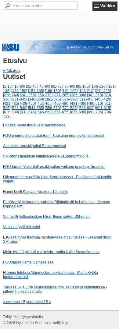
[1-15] (8, 86)
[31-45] (32, 86)
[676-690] (78, 112)
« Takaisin (11, 71)
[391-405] (86, 99)
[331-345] (19, 99)
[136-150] (19, 91)
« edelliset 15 (14, 302)
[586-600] (86, 108)
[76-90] (69, 86)
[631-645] (28, 112)
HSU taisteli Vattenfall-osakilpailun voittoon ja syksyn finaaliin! (54, 166)
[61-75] (57, 86)
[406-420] (103, 99)
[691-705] (95, 112)
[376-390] (70, 99)
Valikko (107, 5)
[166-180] (53, 91)
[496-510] (95, 103)
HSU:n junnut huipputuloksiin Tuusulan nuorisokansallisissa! (53, 135)
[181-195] (70, 91)
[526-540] (19, 108)
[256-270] (44, 95)
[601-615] (103, 108)
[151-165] (36, 91)
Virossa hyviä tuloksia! (21, 227)
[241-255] (28, 95)
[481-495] (78, 103)
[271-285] (61, 95)
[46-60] (44, 86)
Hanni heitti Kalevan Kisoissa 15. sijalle (35, 191)
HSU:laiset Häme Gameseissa (28, 262)
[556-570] (53, 108)
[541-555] (36, 108)
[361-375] (53, 99)
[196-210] (86, 91)
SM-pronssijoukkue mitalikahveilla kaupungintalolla (45, 156)
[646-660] (44, 112)
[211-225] (103, 91)
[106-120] (98, 86)
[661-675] (61, 112)
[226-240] (11, 95)
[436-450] (28, 103)
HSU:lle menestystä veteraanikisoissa (34, 125)
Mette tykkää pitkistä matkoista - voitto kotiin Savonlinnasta (51, 252)
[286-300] (78, 95)
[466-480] (61, 103)
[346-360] (36, 99)
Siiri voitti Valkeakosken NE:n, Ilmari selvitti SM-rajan (46, 216)
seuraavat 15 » (38, 302)
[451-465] (44, 103)
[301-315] (95, 95)
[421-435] (11, 103)
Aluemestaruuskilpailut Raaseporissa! (34, 146)
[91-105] (83, 86)
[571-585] (70, 108)
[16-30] (19, 86)
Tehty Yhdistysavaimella (23, 317)
